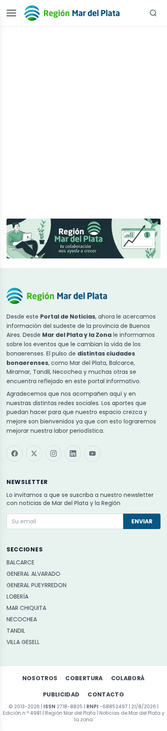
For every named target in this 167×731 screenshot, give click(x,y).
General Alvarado (33, 574)
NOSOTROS (40, 678)
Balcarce (20, 562)
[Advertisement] (83, 118)
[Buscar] (153, 13)
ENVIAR (141, 521)
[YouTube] (92, 453)
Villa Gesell (23, 642)
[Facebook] (14, 453)
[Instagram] (53, 453)
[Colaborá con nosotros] (83, 238)
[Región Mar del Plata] (72, 13)
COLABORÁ (128, 678)
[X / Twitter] (34, 453)
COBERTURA (84, 678)
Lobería (17, 596)
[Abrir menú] (12, 13)
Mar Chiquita (26, 608)
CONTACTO (106, 694)
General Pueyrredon (36, 585)
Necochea (21, 619)
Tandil (15, 631)
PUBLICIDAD (61, 694)
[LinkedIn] (73, 453)
